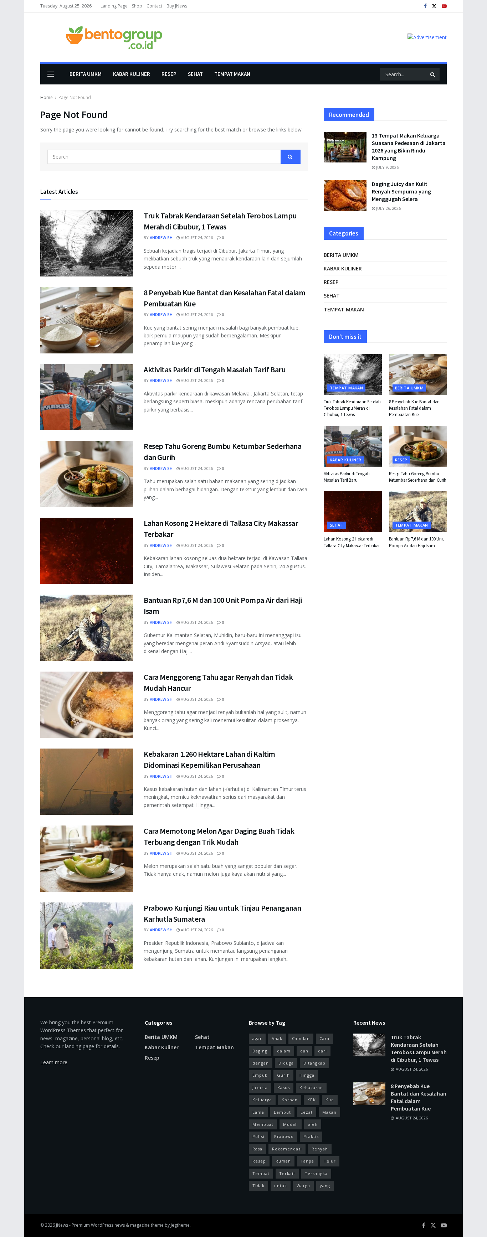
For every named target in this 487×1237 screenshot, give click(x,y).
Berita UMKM (86, 74)
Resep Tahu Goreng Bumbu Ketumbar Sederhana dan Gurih (418, 477)
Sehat (195, 74)
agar (257, 1038)
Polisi (258, 1136)
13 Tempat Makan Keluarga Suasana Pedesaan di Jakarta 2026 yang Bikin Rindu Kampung (409, 146)
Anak (277, 1038)
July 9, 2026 (387, 167)
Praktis (311, 1136)
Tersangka (316, 1173)
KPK (311, 1099)
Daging (259, 1051)
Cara (324, 1038)
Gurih (283, 1075)
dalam (284, 1051)
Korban (290, 1099)
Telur (330, 1161)
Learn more (53, 1062)
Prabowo (284, 1136)
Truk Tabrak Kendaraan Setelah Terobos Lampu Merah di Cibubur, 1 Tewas (352, 408)
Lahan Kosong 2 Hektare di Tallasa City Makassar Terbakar (352, 542)
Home (46, 97)
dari (322, 1051)
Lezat (307, 1112)
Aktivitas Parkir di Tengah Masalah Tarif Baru (215, 369)
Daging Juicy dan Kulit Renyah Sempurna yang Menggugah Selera (401, 191)
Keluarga (262, 1099)
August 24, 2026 (196, 237)
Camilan (301, 1038)
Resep (169, 74)
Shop (137, 6)
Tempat (261, 1173)
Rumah (283, 1161)
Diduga (286, 1063)
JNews (62, 1225)
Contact (154, 6)
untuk (280, 1185)
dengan (260, 1063)
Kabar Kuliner (131, 74)
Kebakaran (311, 1087)
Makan (329, 1112)
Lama (258, 1112)
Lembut (282, 1112)
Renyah (320, 1148)
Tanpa (307, 1161)
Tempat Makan (232, 74)
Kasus (283, 1087)
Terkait (287, 1173)
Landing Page (114, 6)
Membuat (262, 1124)
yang (325, 1185)
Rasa (257, 1148)
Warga (303, 1185)
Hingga (306, 1075)
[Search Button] (433, 74)
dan (304, 1051)
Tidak (258, 1185)
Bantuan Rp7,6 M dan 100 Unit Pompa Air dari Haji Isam (416, 542)
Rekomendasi (287, 1148)
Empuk (259, 1075)
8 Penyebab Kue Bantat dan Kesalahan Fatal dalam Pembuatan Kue (414, 408)
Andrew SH (161, 237)
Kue (329, 1099)
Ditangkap (314, 1063)
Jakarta (260, 1087)
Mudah (290, 1124)
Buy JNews (176, 6)
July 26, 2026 (388, 208)
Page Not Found (74, 97)
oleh (313, 1124)
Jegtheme (180, 1225)
